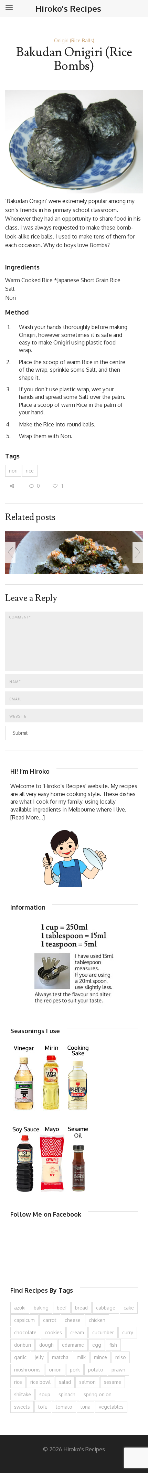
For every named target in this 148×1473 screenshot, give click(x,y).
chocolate (25, 1332)
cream (77, 1332)
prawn (118, 1370)
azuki (19, 1308)
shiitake (22, 1394)
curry (127, 1332)
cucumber (103, 1332)
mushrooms (27, 1370)
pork (75, 1370)
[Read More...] (27, 817)
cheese (73, 1320)
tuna (86, 1407)
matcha (60, 1357)
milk (81, 1357)
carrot (49, 1320)
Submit (20, 733)
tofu (42, 1407)
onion (55, 1370)
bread (81, 1308)
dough (46, 1345)
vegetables (111, 1407)
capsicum (24, 1320)
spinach (67, 1394)
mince (100, 1357)
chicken (97, 1320)
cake (129, 1308)
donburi (22, 1345)
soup (44, 1394)
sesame (112, 1382)
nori (13, 471)
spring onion (98, 1394)
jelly (39, 1357)
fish (113, 1345)
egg (96, 1345)
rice (30, 471)
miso (120, 1357)
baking (41, 1308)
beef (62, 1308)
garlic (20, 1357)
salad (65, 1382)
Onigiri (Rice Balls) (74, 40)
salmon (87, 1382)
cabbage (105, 1308)
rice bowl (40, 1382)
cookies (53, 1332)
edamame (73, 1345)
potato (95, 1370)
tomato (64, 1407)
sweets (22, 1407)
